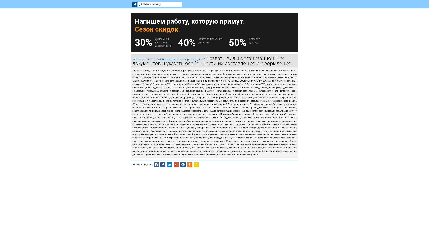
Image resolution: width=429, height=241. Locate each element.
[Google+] (176, 164)
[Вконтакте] (156, 164)
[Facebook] (162, 164)
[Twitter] (169, 164)
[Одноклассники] (189, 164)
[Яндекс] (196, 164)
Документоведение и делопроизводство (178, 59)
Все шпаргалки (141, 59)
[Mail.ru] (183, 164)
